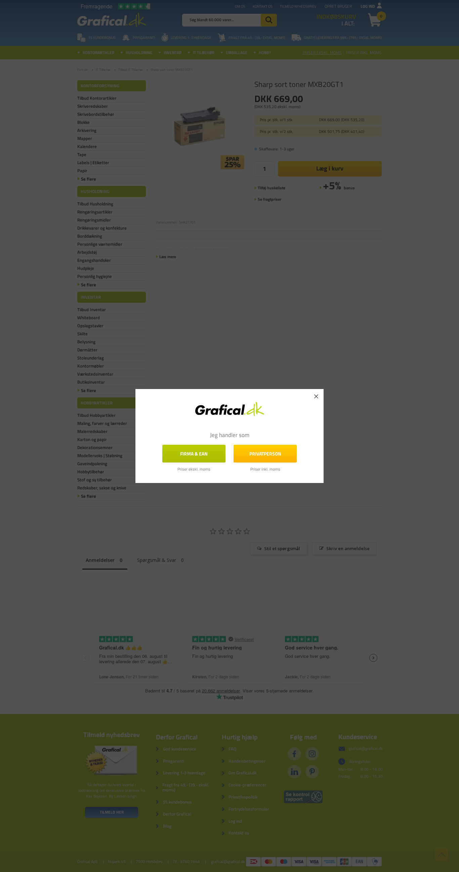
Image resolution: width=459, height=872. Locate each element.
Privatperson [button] (265, 453)
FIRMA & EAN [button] (194, 453)
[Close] (316, 396)
